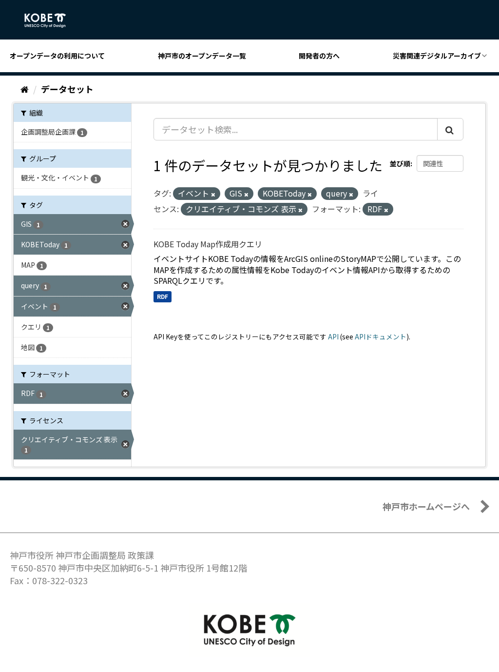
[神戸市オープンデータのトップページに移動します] (50, 20)
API (333, 336)
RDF (162, 296)
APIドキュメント (380, 336)
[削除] (213, 194)
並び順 (400, 163)
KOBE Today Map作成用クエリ (208, 244)
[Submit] (450, 129)
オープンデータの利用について (57, 55)
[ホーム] (24, 88)
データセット (67, 88)
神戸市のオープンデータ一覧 (202, 55)
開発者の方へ (319, 55)
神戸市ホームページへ (426, 506)
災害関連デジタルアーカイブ (437, 55)
